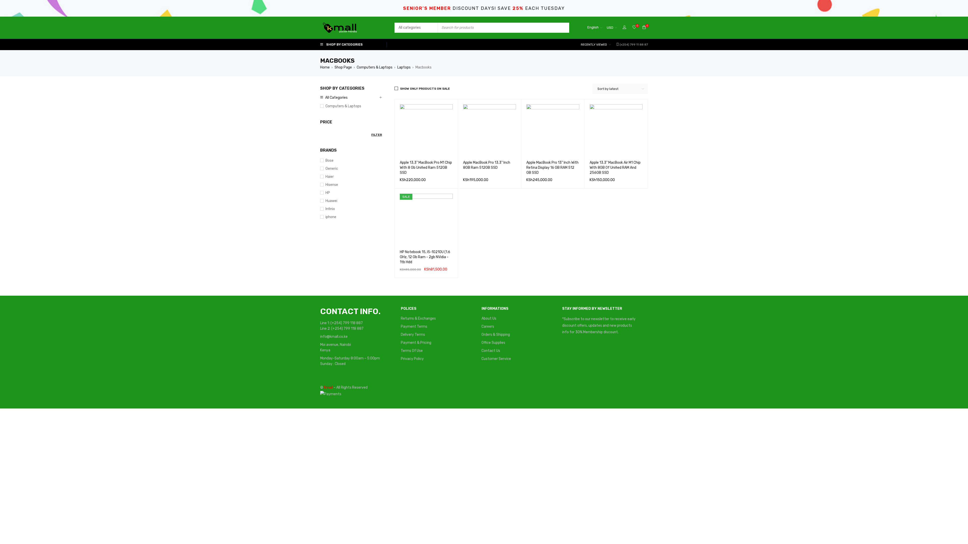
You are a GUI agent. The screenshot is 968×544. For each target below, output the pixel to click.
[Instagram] (625, 351)
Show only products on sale (425, 88)
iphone (330, 217)
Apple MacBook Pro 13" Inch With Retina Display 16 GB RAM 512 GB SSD (552, 167)
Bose (329, 160)
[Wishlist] (634, 27)
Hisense (331, 185)
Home (325, 67)
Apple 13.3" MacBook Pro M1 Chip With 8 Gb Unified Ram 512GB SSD (426, 167)
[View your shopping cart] (644, 27)
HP (327, 193)
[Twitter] (587, 351)
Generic (331, 168)
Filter (376, 135)
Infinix (330, 209)
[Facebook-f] (568, 351)
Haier (329, 177)
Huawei (331, 201)
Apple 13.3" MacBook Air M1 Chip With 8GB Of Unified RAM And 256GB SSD (615, 167)
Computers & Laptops (374, 67)
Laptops (404, 67)
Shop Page (343, 67)
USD (610, 27)
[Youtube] (606, 351)
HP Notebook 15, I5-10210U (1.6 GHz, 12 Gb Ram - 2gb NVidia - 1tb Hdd (425, 257)
